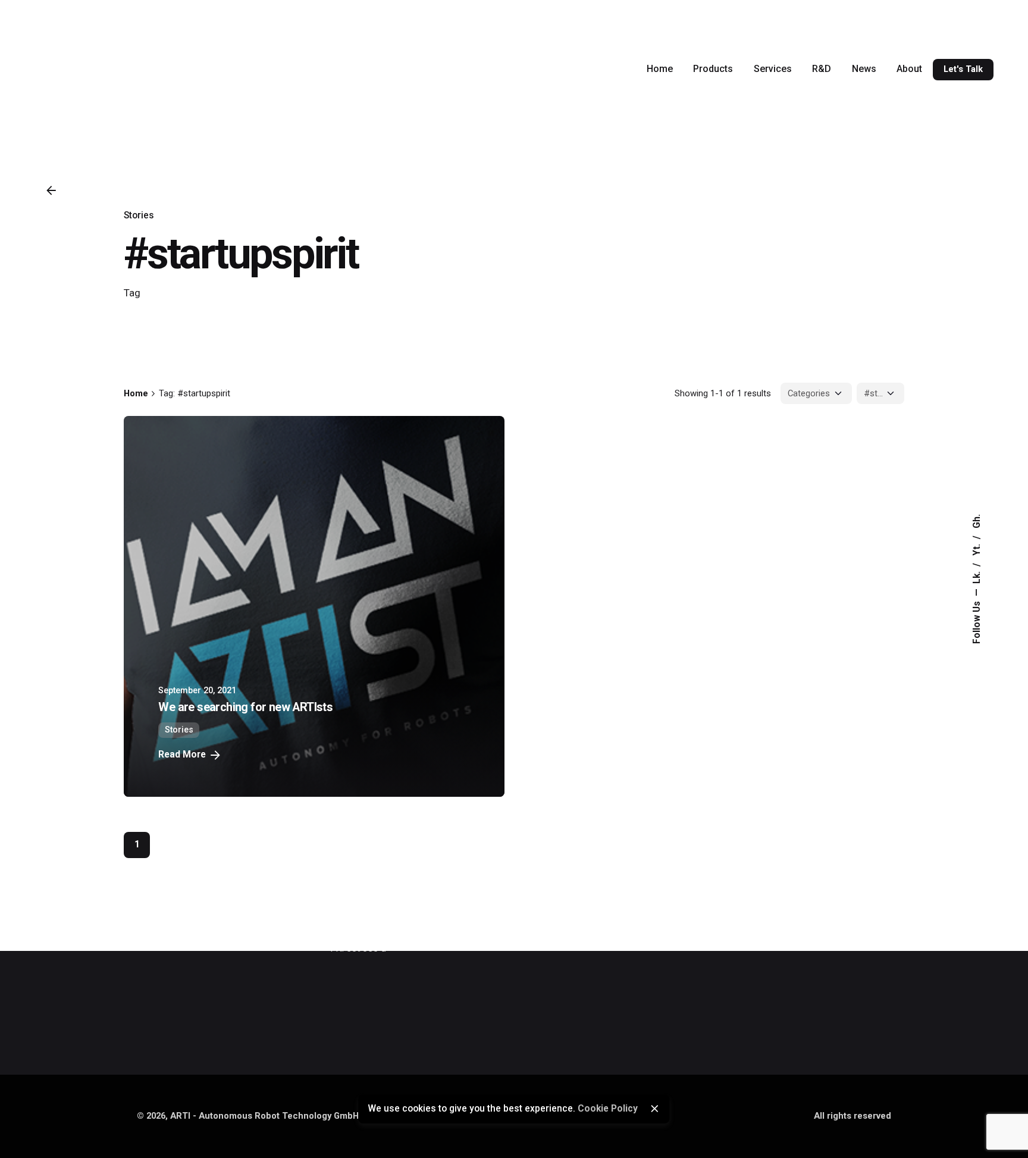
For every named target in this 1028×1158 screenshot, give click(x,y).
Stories (139, 215)
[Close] (654, 1109)
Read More (182, 754)
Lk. (976, 576)
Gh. (976, 521)
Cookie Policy (608, 1108)
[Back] (51, 190)
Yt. (976, 549)
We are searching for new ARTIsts (245, 707)
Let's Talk (963, 69)
